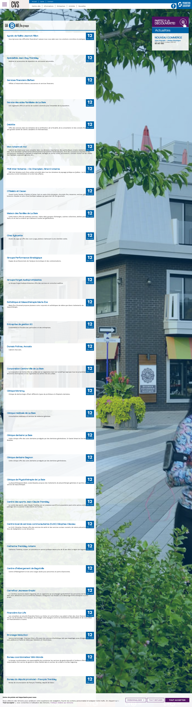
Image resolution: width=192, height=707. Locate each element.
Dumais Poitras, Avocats (19, 346)
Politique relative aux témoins (61, 703)
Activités (72, 6)
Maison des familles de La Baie (22, 213)
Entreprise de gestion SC (20, 324)
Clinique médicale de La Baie (21, 413)
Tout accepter (177, 700)
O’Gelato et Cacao (16, 191)
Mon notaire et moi (17, 146)
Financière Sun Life (16, 612)
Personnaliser (135, 700)
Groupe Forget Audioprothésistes (24, 279)
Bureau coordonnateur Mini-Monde (25, 657)
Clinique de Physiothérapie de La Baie (26, 479)
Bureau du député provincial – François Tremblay (32, 679)
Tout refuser (155, 700)
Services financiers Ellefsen (21, 80)
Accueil (34, 1)
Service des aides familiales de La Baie (26, 102)
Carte (42, 1)
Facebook (173, 6)
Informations (48, 6)
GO (183, 22)
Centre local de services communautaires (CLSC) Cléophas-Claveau (41, 523)
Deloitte (11, 124)
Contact (50, 1)
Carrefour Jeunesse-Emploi (21, 590)
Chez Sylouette (15, 235)
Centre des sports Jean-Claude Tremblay (28, 501)
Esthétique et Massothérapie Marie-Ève (27, 302)
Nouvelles (82, 6)
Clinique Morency (16, 390)
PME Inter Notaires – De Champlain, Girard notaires (33, 168)
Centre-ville (36, 6)
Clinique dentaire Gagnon (20, 457)
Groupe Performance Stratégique (24, 257)
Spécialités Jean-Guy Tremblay (22, 57)
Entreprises (61, 6)
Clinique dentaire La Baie (19, 435)
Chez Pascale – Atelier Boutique (168, 40)
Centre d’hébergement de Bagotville (25, 568)
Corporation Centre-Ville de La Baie (25, 368)
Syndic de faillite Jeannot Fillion (22, 35)
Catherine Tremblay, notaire (21, 546)
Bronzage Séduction (17, 634)
